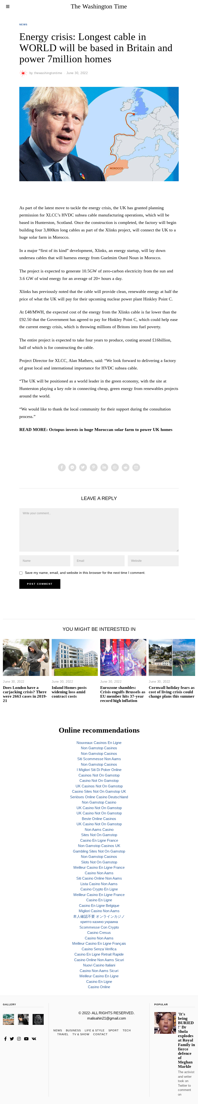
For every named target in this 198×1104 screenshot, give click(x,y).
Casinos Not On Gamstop (99, 775)
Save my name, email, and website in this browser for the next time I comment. (85, 573)
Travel (63, 1034)
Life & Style (95, 1030)
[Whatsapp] (115, 467)
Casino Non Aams (99, 873)
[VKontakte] (33, 1039)
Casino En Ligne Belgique (99, 905)
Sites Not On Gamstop (99, 835)
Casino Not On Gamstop (99, 780)
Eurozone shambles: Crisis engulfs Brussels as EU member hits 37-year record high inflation (122, 694)
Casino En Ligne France (99, 840)
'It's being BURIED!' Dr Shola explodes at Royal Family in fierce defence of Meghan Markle (186, 1040)
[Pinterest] (94, 467)
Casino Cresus (99, 932)
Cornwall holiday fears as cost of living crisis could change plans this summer (172, 692)
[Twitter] (83, 467)
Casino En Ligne (99, 900)
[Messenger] (72, 467)
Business (73, 1030)
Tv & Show (80, 1034)
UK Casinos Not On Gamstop (99, 786)
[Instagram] (19, 1039)
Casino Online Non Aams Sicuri (99, 960)
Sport (113, 1030)
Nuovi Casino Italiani (99, 965)
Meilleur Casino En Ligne (99, 976)
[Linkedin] (104, 467)
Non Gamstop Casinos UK (99, 846)
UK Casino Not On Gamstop (99, 808)
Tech (127, 1030)
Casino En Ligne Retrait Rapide (99, 954)
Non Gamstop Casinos (99, 748)
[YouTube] (26, 1039)
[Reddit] (125, 467)
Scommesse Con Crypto (99, 927)
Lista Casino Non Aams (99, 884)
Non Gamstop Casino (99, 802)
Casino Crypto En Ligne (99, 889)
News (23, 24)
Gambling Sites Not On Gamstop (99, 851)
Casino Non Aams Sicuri (99, 971)
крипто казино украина (99, 922)
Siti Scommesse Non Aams (99, 759)
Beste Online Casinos (99, 819)
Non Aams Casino (99, 829)
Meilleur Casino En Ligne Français (99, 943)
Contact (100, 1034)
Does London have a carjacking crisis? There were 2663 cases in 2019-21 (25, 694)
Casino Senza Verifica (99, 949)
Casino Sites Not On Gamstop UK (99, 791)
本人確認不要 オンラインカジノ (99, 916)
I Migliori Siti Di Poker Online (99, 770)
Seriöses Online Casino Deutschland (99, 797)
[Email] (136, 467)
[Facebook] (62, 467)
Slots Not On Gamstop (99, 862)
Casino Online (99, 987)
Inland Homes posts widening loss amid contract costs (69, 692)
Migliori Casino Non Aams (99, 911)
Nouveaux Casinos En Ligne (99, 743)
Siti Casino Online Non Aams (99, 878)
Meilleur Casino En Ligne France (99, 867)
